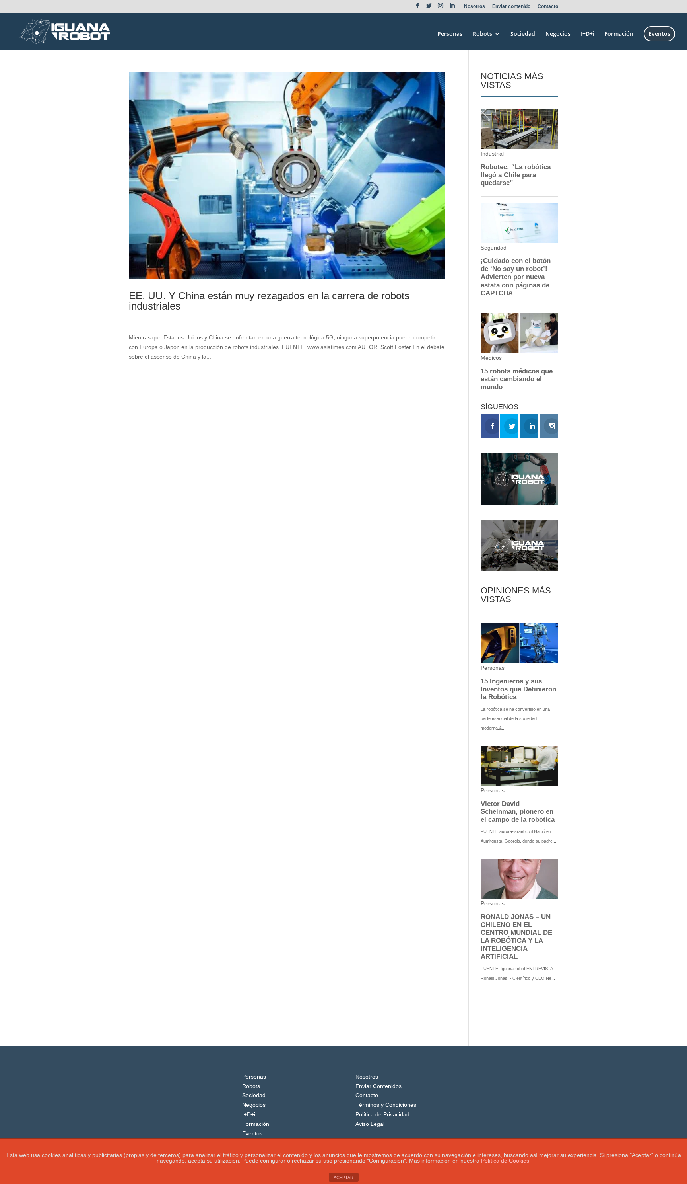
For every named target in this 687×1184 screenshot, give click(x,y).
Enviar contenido (511, 6)
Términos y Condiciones (385, 1105)
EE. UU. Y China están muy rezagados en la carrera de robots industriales (269, 301)
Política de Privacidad (382, 1114)
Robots (482, 34)
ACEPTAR (343, 1177)
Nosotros (474, 6)
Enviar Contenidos (378, 1086)
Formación (619, 34)
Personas (449, 34)
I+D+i (587, 34)
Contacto (548, 6)
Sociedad (522, 34)
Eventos (659, 33)
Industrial (191, 319)
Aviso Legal (369, 1124)
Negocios (558, 34)
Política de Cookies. (506, 1160)
